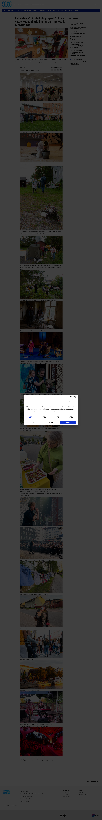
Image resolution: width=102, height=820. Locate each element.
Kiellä (34, 422)
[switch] (44, 417)
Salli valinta (51, 422)
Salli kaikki (68, 422)
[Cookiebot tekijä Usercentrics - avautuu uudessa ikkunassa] (71, 397)
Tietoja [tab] (68, 400)
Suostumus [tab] (33, 400)
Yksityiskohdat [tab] (51, 400)
